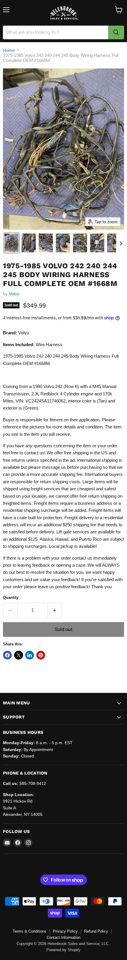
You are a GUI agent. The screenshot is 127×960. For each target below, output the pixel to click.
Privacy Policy (65, 931)
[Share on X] (18, 655)
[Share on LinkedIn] (29, 655)
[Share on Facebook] (7, 655)
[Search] (116, 32)
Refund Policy (96, 931)
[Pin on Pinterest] (40, 655)
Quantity (10, 597)
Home (9, 50)
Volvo (14, 293)
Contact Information (63, 937)
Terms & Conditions (29, 931)
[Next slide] (121, 243)
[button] (11, 243)
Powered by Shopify (63, 950)
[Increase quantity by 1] (55, 610)
